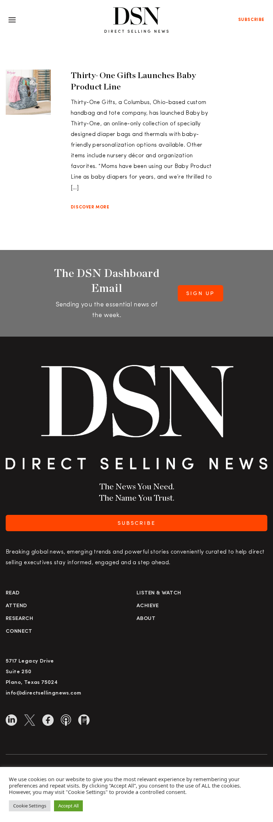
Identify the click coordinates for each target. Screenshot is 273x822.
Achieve (147, 606)
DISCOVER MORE (90, 207)
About (145, 618)
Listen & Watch (158, 593)
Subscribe (251, 20)
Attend (16, 606)
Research (19, 618)
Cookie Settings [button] (29, 805)
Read (13, 593)
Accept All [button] (68, 805)
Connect (19, 631)
